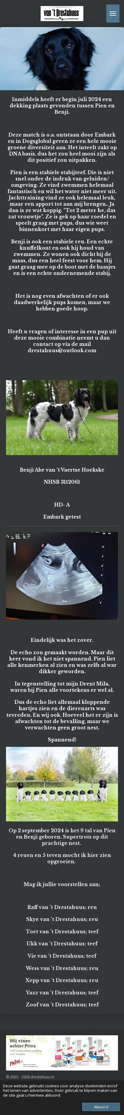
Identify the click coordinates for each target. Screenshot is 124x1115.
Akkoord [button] (101, 1106)
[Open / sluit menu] (112, 14)
